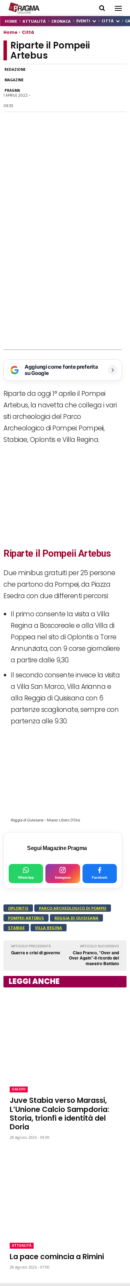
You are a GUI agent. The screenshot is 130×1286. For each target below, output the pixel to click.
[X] (71, 88)
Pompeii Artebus (26, 917)
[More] (119, 88)
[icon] (102, 8)
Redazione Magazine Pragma (15, 80)
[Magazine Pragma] (24, 8)
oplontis (18, 908)
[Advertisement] (65, 280)
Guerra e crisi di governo (35, 952)
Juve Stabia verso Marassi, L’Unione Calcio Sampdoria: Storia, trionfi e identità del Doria (59, 1113)
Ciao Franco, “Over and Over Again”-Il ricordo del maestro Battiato (94, 958)
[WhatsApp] (55, 88)
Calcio (19, 1089)
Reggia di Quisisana (76, 917)
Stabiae (16, 927)
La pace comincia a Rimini (57, 1256)
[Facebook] (39, 88)
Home (10, 32)
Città (28, 32)
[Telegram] (87, 88)
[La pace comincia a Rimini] (65, 1191)
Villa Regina (48, 927)
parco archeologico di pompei (72, 908)
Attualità (22, 1245)
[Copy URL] (103, 88)
